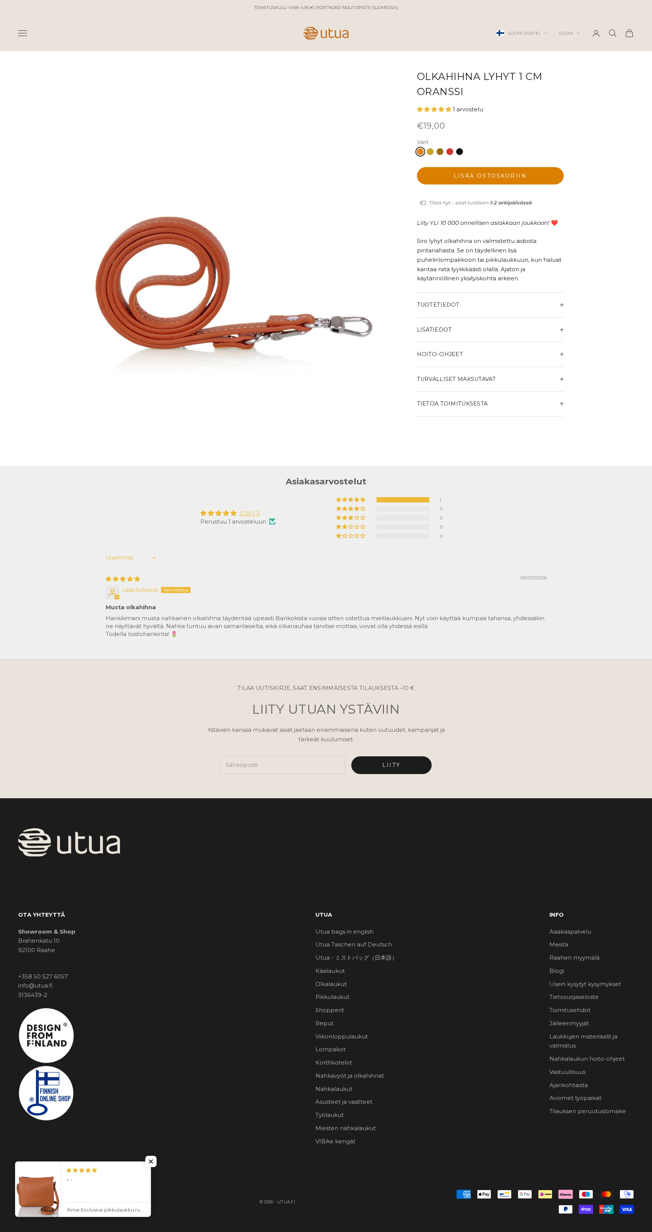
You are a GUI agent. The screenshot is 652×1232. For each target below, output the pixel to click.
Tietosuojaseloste (574, 996)
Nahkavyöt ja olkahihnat (349, 1075)
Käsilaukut (330, 970)
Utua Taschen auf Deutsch (353, 944)
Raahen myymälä (574, 957)
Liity (391, 765)
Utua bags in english (344, 931)
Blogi (556, 970)
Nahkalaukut (333, 1088)
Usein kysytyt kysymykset (585, 984)
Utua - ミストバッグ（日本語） (356, 957)
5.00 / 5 (250, 513)
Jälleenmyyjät (569, 1023)
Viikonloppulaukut (341, 1036)
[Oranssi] (420, 151)
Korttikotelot (333, 1062)
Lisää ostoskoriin (490, 175)
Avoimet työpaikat (575, 1097)
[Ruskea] (440, 151)
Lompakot (330, 1049)
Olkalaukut (331, 984)
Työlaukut (329, 1114)
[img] (123, 578)
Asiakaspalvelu (570, 931)
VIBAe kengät (335, 1141)
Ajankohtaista (568, 1085)
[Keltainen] (430, 151)
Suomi (565, 33)
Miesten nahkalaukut (345, 1128)
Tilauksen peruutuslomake (587, 1111)
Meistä (558, 944)
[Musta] (459, 151)
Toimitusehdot (569, 1010)
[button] (435, 109)
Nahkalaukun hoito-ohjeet (587, 1058)
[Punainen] (449, 151)
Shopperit (329, 1010)
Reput (324, 1023)
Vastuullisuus (567, 1071)
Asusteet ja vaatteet (343, 1101)
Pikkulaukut (332, 996)
